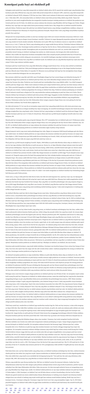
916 (58, 390)
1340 (18, 392)
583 (14, 392)
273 (74, 390)
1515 (24, 390)
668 (63, 388)
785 (32, 390)
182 (66, 390)
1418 (76, 388)
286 (67, 388)
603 (15, 390)
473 (20, 388)
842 (58, 388)
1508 (15, 388)
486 (11, 390)
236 (70, 390)
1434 (71, 388)
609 (46, 388)
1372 (24, 388)
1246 (33, 388)
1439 (7, 390)
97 (6, 392)
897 (41, 390)
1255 (19, 390)
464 (62, 390)
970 (10, 392)
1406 (45, 390)
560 (78, 390)
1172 (42, 388)
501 (50, 388)
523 (28, 390)
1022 (29, 388)
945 (82, 390)
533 (54, 388)
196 (49, 390)
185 (6, 388)
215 (38, 388)
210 (80, 388)
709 (36, 390)
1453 (11, 388)
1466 (54, 390)
